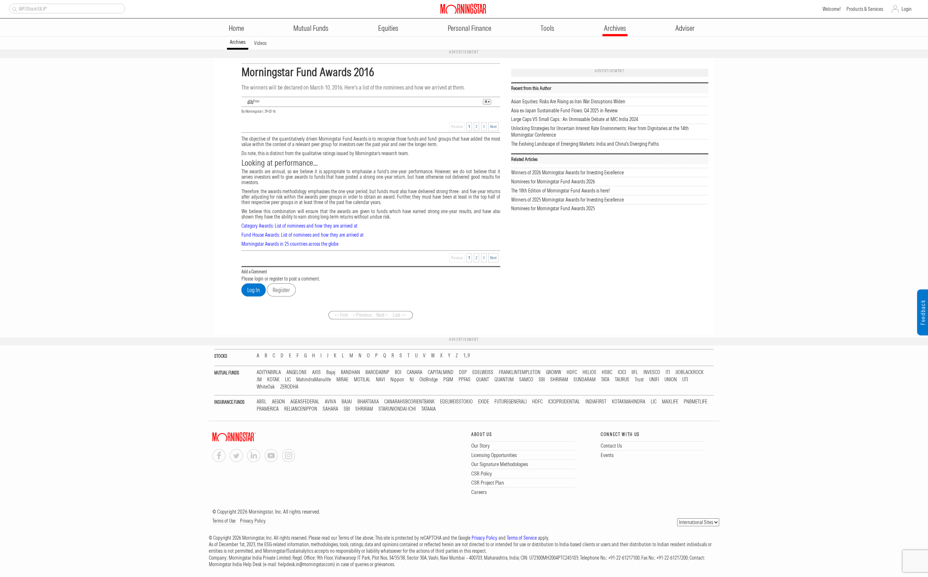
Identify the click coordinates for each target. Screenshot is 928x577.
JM (259, 379)
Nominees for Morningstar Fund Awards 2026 (553, 181)
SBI (542, 379)
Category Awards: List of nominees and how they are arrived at (299, 226)
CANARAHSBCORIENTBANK (409, 401)
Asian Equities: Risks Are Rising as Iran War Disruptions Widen (568, 101)
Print (256, 101)
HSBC (607, 372)
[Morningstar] (248, 437)
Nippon (397, 379)
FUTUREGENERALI (510, 401)
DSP (463, 372)
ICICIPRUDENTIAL (564, 401)
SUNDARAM (584, 379)
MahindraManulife (313, 379)
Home (236, 28)
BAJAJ (346, 401)
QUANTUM (504, 379)
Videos (260, 43)
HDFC (572, 372)
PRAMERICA (268, 409)
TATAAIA (428, 409)
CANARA (414, 372)
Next (493, 126)
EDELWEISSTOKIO (456, 401)
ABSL (261, 401)
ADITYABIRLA (269, 372)
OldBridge (428, 379)
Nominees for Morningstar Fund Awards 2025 (553, 208)
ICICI (622, 372)
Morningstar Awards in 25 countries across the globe (290, 244)
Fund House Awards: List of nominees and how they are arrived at (302, 235)
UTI (685, 379)
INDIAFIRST (595, 401)
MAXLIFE (670, 401)
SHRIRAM (559, 379)
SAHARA (330, 409)
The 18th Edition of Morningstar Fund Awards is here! (560, 190)
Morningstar (253, 111)
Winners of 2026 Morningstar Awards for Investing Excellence (567, 172)
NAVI (380, 379)
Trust (639, 379)
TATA (605, 379)
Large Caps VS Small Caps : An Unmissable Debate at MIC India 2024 (574, 119)
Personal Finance (469, 28)
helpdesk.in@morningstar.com (306, 564)
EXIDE (483, 401)
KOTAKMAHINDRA (628, 401)
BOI (398, 372)
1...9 (466, 355)
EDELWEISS (482, 372)
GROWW (553, 372)
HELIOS (589, 372)
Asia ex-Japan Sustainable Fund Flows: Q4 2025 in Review (564, 110)
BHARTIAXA (368, 401)
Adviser (685, 28)
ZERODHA (289, 387)
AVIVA (330, 401)
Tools (547, 28)
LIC (288, 379)
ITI (668, 372)
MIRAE (342, 379)
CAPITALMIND (440, 372)
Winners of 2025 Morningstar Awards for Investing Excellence (567, 199)
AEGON (278, 401)
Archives (615, 28)
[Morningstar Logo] (463, 8)
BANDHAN (350, 372)
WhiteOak (266, 387)
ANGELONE (296, 372)
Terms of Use (224, 521)
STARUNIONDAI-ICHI (397, 409)
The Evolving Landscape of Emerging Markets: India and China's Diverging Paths (585, 144)
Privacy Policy (253, 521)
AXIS (316, 372)
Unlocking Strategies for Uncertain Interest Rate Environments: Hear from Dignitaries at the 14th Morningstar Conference (600, 131)
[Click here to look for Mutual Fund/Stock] (13, 8)
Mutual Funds (310, 28)
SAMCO (526, 379)
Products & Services (864, 9)
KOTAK (273, 379)
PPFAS (465, 379)
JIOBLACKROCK (689, 372)
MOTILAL (362, 379)
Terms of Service (522, 538)
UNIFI (654, 379)
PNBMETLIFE (695, 401)
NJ (412, 379)
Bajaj (330, 372)
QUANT (482, 379)
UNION (670, 379)
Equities (388, 28)
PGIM (448, 379)
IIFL (634, 372)
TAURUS (622, 379)
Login (907, 9)
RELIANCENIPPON (300, 409)
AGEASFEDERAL (304, 401)
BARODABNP (377, 372)
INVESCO (651, 372)
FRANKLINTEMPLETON (519, 372)
